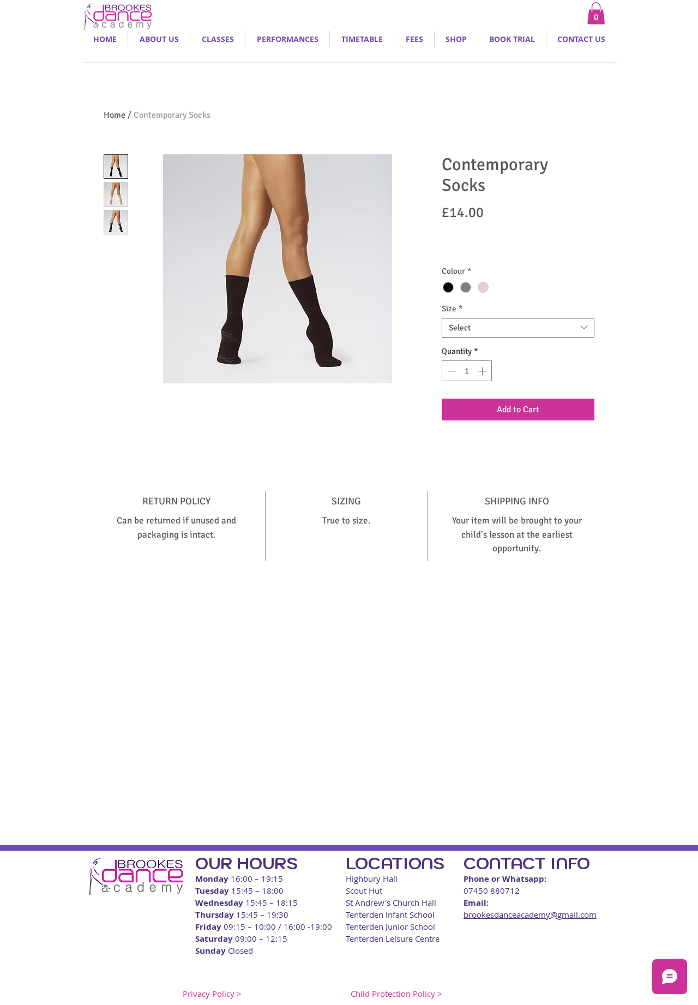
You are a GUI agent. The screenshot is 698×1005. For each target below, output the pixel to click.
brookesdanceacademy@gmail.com (530, 914)
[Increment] (483, 371)
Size (452, 309)
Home (114, 115)
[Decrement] (450, 371)
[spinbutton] (467, 371)
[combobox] (518, 328)
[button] (596, 13)
